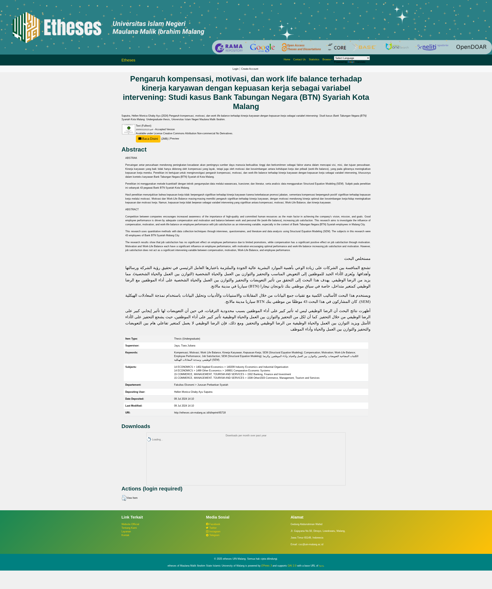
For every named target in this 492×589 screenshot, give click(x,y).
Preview (174, 138)
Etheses (128, 60)
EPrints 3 (266, 565)
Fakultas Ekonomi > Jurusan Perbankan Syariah (201, 384)
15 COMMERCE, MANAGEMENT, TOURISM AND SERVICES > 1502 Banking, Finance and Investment (232, 374)
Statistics (314, 59)
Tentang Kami (129, 527)
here (321, 566)
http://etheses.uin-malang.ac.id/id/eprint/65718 (200, 412)
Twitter (213, 527)
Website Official (130, 524)
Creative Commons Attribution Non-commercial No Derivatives (197, 133)
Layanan (126, 531)
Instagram (214, 531)
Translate (360, 61)
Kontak (125, 535)
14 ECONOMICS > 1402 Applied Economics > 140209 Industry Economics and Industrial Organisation (231, 366)
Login (236, 68)
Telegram (214, 535)
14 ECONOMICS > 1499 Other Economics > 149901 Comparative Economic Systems (222, 370)
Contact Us (299, 59)
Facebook (214, 524)
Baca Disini (149, 138)
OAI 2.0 (292, 565)
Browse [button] (326, 59)
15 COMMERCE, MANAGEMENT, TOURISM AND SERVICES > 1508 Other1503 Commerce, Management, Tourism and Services (247, 377)
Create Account (249, 68)
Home (287, 59)
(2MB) (155, 138)
